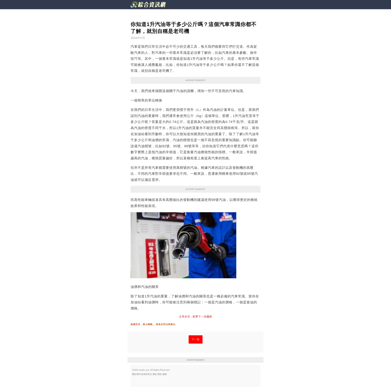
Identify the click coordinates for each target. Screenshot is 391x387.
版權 (164, 374)
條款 (155, 374)
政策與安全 (146, 374)
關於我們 (136, 374)
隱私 (159, 374)
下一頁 (195, 339)
